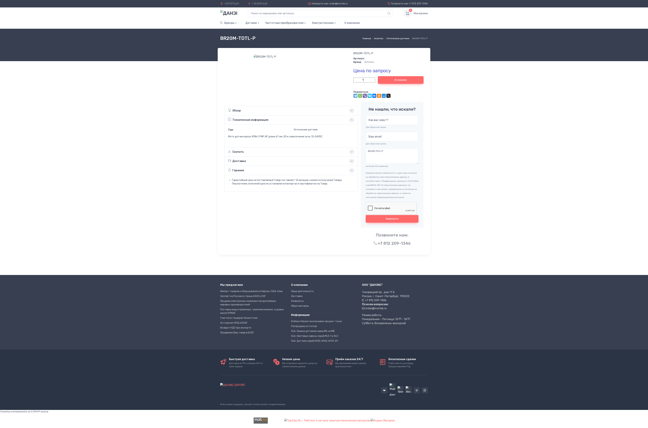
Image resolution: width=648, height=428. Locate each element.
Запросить (392, 218)
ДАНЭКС (239, 384)
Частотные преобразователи (284, 22)
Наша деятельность (302, 291)
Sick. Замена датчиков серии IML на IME (313, 331)
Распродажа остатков (304, 326)
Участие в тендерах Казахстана (239, 318)
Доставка (296, 296)
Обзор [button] (236, 110)
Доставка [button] (239, 161)
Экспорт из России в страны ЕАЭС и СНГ (243, 296)
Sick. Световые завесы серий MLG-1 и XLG (314, 336)
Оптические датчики (398, 38)
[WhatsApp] (360, 96)
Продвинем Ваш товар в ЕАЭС (237, 332)
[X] (388, 96)
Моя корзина (421, 13)
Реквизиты (297, 301)
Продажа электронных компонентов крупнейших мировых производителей (248, 303)
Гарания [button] (238, 170)
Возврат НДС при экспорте (235, 327)
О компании (352, 22)
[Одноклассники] (379, 96)
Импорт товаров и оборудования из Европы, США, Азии (251, 291)
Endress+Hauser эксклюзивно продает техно (316, 321)
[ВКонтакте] (374, 96)
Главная (366, 38)
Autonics (378, 38)
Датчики (251, 22)
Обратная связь (300, 306)
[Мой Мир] (384, 96)
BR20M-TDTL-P (363, 53)
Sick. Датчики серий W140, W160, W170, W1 (314, 340)
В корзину (401, 79)
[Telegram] (355, 96)
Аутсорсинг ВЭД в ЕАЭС (233, 322)
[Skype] (370, 96)
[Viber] (365, 96)
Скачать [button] (238, 151)
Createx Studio (260, 404)
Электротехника (322, 22)
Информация (300, 315)
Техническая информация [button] (250, 119)
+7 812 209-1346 (418, 3)
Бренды (229, 22)
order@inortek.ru (338, 3)
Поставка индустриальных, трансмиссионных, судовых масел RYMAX (252, 311)
